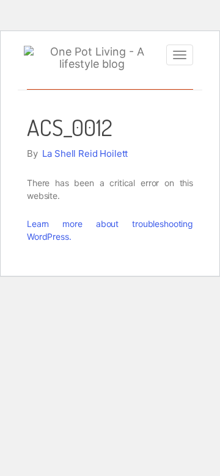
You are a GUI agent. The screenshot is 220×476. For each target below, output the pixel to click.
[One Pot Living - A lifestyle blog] (92, 58)
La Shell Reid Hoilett (85, 153)
